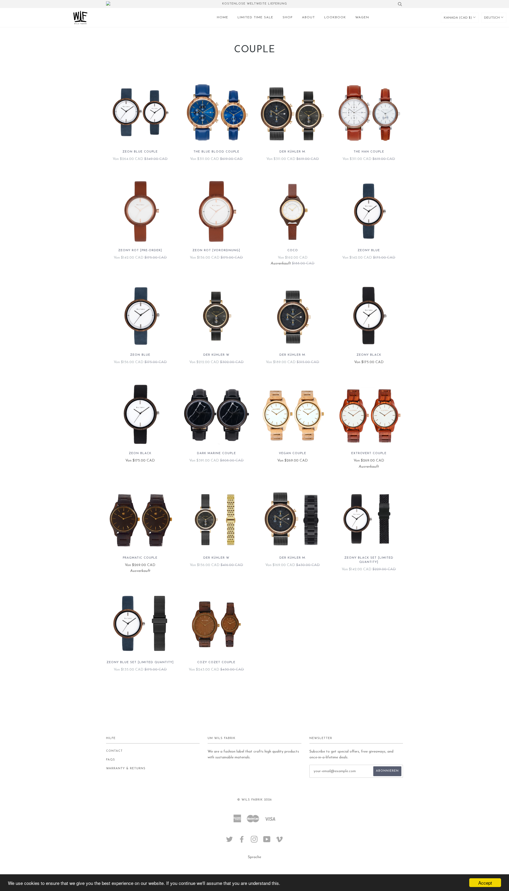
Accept (485, 882)
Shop (288, 17)
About (308, 17)
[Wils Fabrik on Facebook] (241, 841)
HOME (222, 17)
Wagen (362, 17)
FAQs (110, 759)
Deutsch (492, 17)
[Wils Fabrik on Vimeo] (279, 841)
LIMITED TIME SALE (255, 17)
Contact (114, 751)
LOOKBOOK (335, 17)
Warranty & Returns (126, 768)
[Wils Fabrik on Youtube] (267, 841)
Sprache (254, 857)
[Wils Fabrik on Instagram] (254, 841)
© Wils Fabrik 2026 (254, 799)
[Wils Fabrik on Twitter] (229, 841)
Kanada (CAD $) (458, 17)
